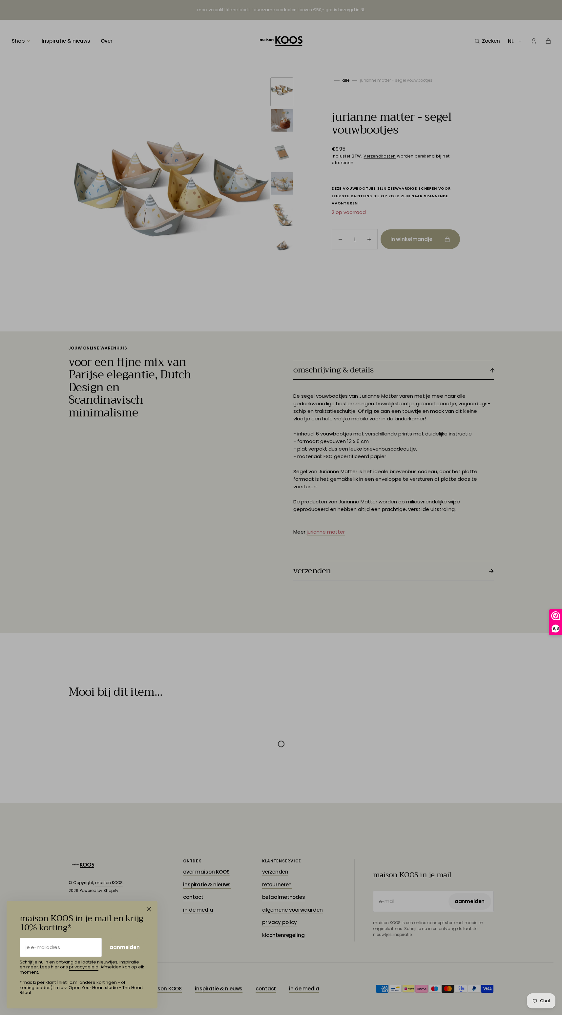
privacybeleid (83, 967)
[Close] (149, 909)
